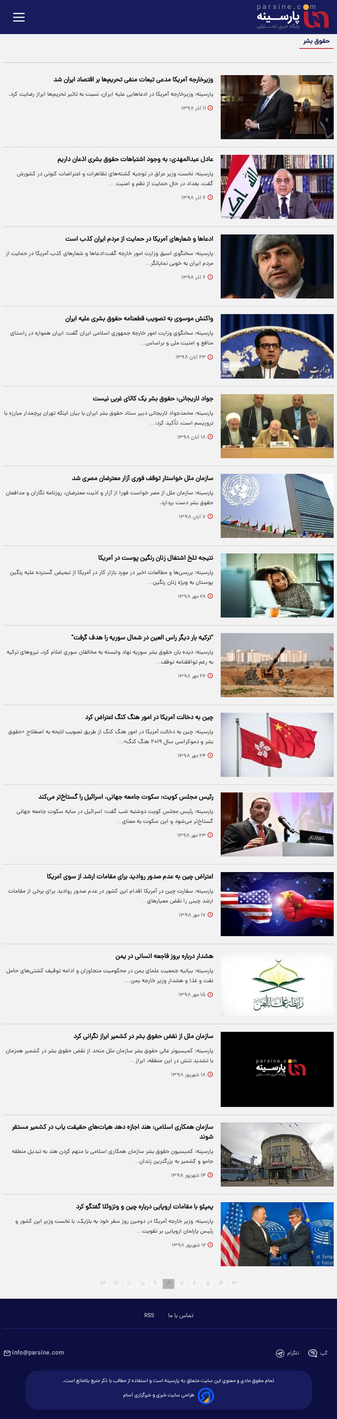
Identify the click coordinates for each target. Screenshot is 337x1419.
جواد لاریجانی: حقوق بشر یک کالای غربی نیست (153, 399)
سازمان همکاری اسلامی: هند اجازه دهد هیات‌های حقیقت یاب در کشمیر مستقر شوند (112, 1132)
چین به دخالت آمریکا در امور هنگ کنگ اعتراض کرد (149, 718)
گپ (324, 1353)
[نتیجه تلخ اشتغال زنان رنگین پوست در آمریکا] (277, 585)
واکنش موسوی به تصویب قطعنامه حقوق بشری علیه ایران (139, 319)
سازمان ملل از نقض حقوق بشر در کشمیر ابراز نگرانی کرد (143, 1037)
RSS (149, 1315)
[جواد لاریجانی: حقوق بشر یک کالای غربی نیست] (277, 426)
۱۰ (142, 1284)
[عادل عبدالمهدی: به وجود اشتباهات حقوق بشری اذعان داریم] (277, 187)
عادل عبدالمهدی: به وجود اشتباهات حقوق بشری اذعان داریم (135, 160)
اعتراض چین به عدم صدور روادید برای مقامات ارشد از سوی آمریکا (130, 877)
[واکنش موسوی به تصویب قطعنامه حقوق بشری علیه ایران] (277, 346)
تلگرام (293, 1353)
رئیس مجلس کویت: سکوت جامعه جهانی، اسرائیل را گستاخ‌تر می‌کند (125, 797)
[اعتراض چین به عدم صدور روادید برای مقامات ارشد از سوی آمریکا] (277, 904)
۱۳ (102, 1284)
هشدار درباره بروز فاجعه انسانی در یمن (164, 957)
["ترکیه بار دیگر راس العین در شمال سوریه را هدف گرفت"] (277, 665)
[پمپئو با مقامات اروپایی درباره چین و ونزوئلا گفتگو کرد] (277, 1234)
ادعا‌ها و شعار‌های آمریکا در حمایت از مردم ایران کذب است (139, 239)
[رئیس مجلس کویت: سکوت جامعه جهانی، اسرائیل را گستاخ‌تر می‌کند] (277, 824)
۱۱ (129, 1284)
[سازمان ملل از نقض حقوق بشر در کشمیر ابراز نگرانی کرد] (277, 1069)
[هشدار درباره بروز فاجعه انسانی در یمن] (277, 984)
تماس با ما (180, 1315)
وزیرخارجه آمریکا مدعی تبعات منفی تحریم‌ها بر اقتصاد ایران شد (133, 80)
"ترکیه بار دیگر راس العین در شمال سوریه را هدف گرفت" (142, 638)
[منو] (18, 18)
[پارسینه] (288, 17)
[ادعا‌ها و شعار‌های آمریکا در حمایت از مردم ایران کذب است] (277, 266)
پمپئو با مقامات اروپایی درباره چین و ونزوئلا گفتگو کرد (144, 1207)
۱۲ (116, 1284)
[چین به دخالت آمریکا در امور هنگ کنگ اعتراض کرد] (277, 745)
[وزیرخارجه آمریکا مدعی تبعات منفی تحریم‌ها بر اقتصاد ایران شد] (277, 107)
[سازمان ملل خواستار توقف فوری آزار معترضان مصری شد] (277, 506)
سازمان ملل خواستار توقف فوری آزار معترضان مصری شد (142, 479)
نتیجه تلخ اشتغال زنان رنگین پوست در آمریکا (155, 558)
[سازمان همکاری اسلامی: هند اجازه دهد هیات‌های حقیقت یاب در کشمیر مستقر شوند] (277, 1155)
